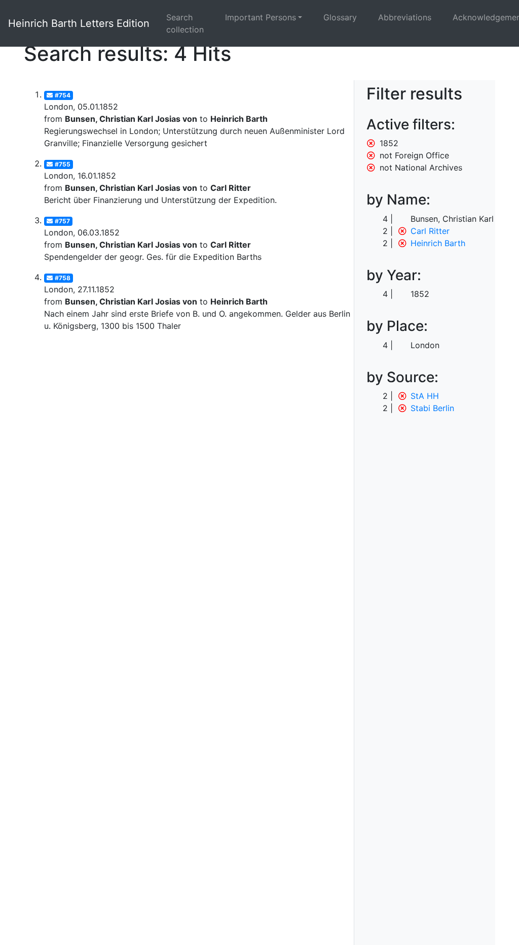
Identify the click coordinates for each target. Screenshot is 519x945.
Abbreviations (404, 17)
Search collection (185, 23)
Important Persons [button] (260, 17)
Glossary (340, 17)
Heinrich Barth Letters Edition (79, 23)
